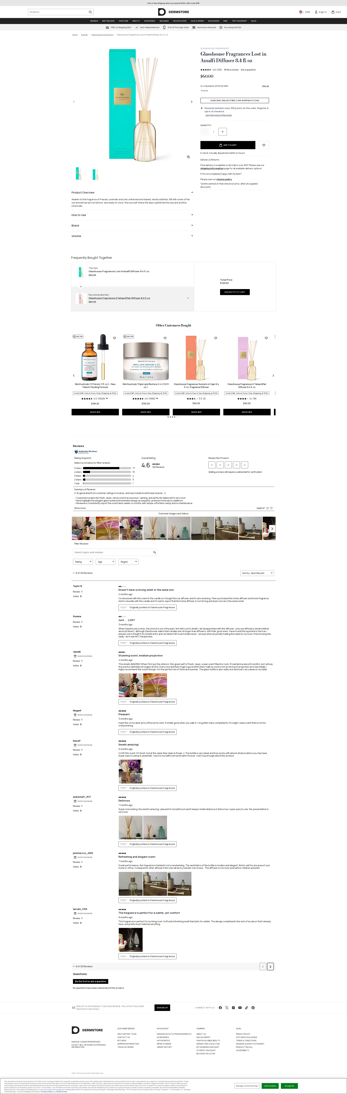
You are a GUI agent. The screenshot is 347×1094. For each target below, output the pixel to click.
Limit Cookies (270, 1086)
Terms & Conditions (246, 1040)
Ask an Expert (203, 1037)
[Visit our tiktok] (246, 1007)
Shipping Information (128, 1043)
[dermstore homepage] (173, 12)
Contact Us (123, 1037)
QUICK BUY (95, 412)
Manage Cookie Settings (247, 1086)
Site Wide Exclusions (246, 1037)
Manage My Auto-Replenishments (174, 1034)
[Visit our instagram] (233, 1007)
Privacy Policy (243, 1034)
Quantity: (206, 125)
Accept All (289, 1086)
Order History (164, 1047)
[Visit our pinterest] (253, 1007)
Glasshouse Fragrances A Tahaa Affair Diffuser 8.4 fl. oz (247, 386)
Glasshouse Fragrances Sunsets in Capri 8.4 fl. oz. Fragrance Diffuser (196, 386)
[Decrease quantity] (204, 132)
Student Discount (206, 1050)
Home (75, 34)
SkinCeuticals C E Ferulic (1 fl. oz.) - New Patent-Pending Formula (95, 386)
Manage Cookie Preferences (86, 1042)
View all (265, 86)
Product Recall (244, 1047)
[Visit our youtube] (240, 1007)
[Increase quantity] (222, 132)
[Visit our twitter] (227, 1007)
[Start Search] (90, 12)
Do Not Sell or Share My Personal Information (89, 1046)
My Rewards (163, 1037)
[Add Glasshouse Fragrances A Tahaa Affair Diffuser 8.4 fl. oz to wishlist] (266, 338)
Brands (84, 34)
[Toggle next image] (192, 102)
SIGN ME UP (162, 1007)
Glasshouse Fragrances (102, 34)
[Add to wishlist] (264, 145)
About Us (201, 1034)
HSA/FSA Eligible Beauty (208, 1040)
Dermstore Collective (208, 1043)
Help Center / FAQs (126, 1034)
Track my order (125, 1047)
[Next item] (273, 375)
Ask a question (248, 69)
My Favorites (163, 1040)
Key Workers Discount (208, 1047)
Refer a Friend (164, 1043)
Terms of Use (61, 1091)
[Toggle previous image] (74, 102)
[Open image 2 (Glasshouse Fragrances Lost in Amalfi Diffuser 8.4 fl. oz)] (95, 173)
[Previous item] (74, 375)
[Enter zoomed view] (188, 157)
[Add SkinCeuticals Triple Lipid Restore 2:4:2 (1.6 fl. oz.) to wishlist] (165, 338)
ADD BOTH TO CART (234, 292)
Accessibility (242, 1050)
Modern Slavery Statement (250, 1043)
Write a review (231, 69)
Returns (121, 1040)
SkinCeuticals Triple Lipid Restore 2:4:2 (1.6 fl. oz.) (146, 386)
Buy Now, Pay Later (205, 1053)
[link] (320, 12)
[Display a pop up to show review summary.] (107, 399)
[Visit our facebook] (220, 1007)
